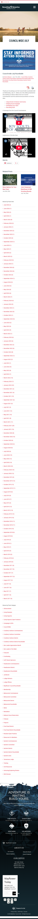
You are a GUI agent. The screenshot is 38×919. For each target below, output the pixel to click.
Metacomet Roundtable (10, 704)
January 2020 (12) (9, 473)
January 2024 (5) (8, 304)
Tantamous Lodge (9, 759)
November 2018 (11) (9, 525)
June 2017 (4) (7, 587)
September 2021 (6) (9, 400)
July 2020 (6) (7, 451)
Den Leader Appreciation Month (12, 645)
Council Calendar (27, 854)
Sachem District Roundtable (11, 752)
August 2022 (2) (8, 359)
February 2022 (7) (9, 381)
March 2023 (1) (8, 333)
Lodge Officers (8, 682)
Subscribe (14, 893)
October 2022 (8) (8, 352)
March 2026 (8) (8, 219)
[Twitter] (8, 899)
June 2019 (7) (7, 499)
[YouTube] (12, 899)
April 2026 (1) (7, 216)
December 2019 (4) (9, 477)
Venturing (11, 833)
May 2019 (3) (7, 503)
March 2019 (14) (8, 510)
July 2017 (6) (7, 584)
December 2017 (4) (9, 565)
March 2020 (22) (8, 466)
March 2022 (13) (8, 378)
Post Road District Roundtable (16, 80)
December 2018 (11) (9, 521)
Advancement (7, 608)
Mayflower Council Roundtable (12, 686)
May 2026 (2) (7, 212)
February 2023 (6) (9, 337)
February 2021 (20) (9, 425)
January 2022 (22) (9, 385)
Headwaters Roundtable (22, 78)
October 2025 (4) (8, 238)
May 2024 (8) (7, 289)
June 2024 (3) (7, 286)
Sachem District (8, 748)
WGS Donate (7, 774)
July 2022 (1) (7, 363)
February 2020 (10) (9, 469)
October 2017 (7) (8, 573)
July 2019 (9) (7, 495)
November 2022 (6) (9, 348)
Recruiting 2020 (10, 107)
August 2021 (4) (8, 403)
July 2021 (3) (7, 407)
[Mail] (12, 902)
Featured (6, 652)
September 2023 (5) (9, 319)
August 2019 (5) (8, 492)
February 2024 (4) (9, 300)
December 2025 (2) (9, 230)
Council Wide (24, 77)
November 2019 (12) (9, 481)
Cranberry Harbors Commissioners (13, 630)
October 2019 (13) (9, 484)
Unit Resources (8, 766)
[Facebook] (5, 899)
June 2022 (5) (7, 366)
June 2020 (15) (8, 455)
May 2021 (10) (8, 414)
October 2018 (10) (9, 528)
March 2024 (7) (8, 297)
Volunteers (26, 833)
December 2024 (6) (9, 267)
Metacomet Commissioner (11, 693)
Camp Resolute (8, 612)
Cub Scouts (12, 819)
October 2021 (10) (9, 396)
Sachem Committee (9, 744)
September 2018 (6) (9, 532)
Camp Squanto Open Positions (12, 619)
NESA (5, 708)
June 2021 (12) (8, 411)
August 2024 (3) (8, 282)
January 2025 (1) (8, 263)
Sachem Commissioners (10, 741)
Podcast (6, 719)
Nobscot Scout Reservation (11, 715)
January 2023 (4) (8, 341)
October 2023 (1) (8, 315)
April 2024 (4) (7, 293)
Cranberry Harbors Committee (12, 634)
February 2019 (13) (9, 514)
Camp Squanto (8, 616)
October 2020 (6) (8, 440)
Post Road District (9, 726)
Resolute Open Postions (10, 733)
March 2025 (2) (8, 256)
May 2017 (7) (7, 591)
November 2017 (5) (9, 569)
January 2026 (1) (8, 227)
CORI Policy (20, 911)
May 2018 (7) (7, 547)
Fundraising (7, 656)
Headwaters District (9, 667)
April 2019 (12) (8, 506)
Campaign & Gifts (8, 623)
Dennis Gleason (7, 77)
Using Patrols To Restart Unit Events (16, 102)
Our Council (10, 851)
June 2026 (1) (7, 208)
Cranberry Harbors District (11, 638)
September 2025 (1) (9, 241)
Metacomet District (9, 700)
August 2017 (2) (8, 580)
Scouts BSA (26, 820)
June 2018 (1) (7, 543)
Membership (7, 689)
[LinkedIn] (8, 902)
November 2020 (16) (9, 436)
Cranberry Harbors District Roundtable (14, 641)
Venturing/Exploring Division (11, 770)
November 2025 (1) (9, 234)
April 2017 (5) (7, 595)
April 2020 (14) (8, 462)
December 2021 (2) (9, 389)
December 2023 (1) (9, 308)
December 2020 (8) (9, 433)
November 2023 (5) (9, 311)
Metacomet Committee (10, 697)
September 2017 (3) (9, 576)
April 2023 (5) (7, 330)
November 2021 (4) (9, 392)
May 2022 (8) (7, 370)
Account (25, 911)
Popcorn (6, 722)
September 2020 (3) (9, 444)
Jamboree (6, 674)
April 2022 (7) (7, 374)
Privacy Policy (14, 911)
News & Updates (10, 854)
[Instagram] (15, 899)
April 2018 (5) (7, 550)
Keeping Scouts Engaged (13, 103)
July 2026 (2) (7, 205)
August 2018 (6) (8, 536)
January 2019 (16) (9, 517)
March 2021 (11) (8, 422)
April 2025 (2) (7, 252)
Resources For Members (10, 737)
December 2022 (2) (9, 344)
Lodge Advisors (8, 678)
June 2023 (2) (7, 322)
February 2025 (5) (9, 260)
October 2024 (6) (8, 274)
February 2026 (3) (9, 223)
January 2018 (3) (8, 561)
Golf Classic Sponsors (10, 660)
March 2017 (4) (8, 598)
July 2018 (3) (7, 539)
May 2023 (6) (7, 326)
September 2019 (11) (9, 488)
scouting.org (6, 2)
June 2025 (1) (7, 245)
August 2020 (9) (8, 447)
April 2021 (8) (7, 418)
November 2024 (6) (9, 271)
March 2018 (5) (8, 554)
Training (6, 763)
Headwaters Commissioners (11, 663)
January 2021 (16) (9, 429)
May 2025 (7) (7, 249)
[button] (4, 184)
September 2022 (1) (9, 355)
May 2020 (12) (8, 458)
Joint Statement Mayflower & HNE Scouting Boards (26, 189)
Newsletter (7, 711)
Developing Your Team (12, 105)
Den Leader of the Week (10, 649)
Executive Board (27, 852)
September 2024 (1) (9, 278)
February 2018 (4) (9, 558)
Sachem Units (7, 755)
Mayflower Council (15, 914)
